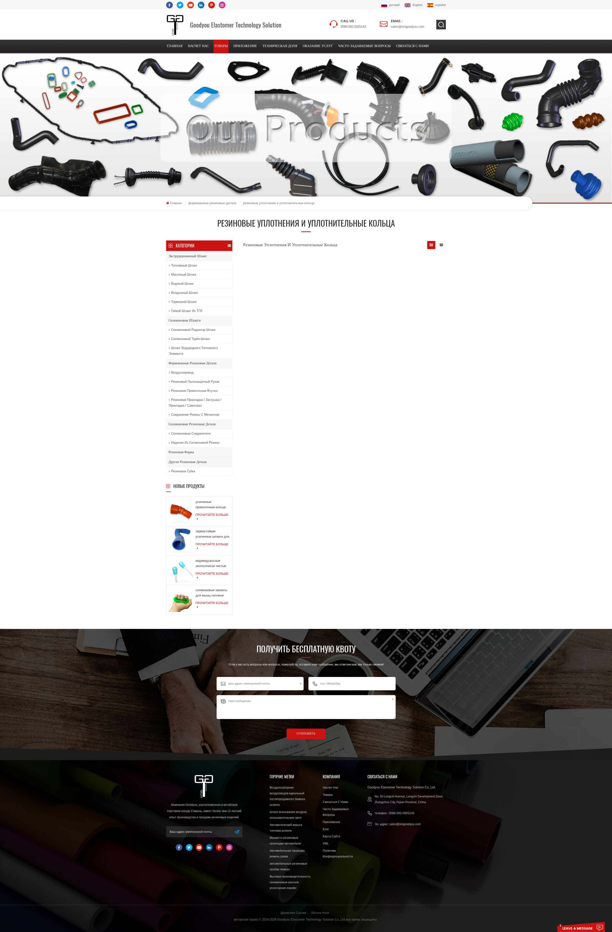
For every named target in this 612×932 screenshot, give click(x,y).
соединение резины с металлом (195, 414)
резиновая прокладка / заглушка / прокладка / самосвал (195, 402)
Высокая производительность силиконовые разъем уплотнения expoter (290, 882)
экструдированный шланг (188, 256)
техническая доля (279, 46)
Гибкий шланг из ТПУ (186, 311)
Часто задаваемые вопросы (364, 46)
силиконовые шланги (185, 320)
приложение (245, 46)
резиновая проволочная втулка (194, 390)
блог (326, 829)
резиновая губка (183, 471)
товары (221, 46)
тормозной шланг (184, 302)
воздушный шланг (184, 292)
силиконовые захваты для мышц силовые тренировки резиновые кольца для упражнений (212, 593)
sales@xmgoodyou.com (407, 23)
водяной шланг (182, 283)
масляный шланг (184, 274)
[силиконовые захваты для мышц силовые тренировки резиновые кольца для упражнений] (181, 599)
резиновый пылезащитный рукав (195, 381)
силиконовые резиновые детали (192, 424)
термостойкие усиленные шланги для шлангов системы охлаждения (212, 534)
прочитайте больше (212, 515)
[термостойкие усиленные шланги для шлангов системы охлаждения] (181, 540)
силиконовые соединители (191, 433)
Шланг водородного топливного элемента (193, 350)
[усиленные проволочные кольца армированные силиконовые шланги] (181, 511)
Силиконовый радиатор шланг (193, 330)
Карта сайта (331, 836)
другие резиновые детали (188, 462)
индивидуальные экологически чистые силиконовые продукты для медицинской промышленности (212, 564)
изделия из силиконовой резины (195, 442)
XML (326, 843)
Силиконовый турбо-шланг (190, 339)
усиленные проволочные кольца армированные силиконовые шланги (211, 505)
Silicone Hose (320, 913)
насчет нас (198, 46)
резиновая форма (181, 452)
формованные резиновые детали (212, 203)
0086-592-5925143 (353, 23)
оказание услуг (318, 46)
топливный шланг (184, 265)
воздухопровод (182, 372)
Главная (174, 46)
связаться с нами (412, 46)
